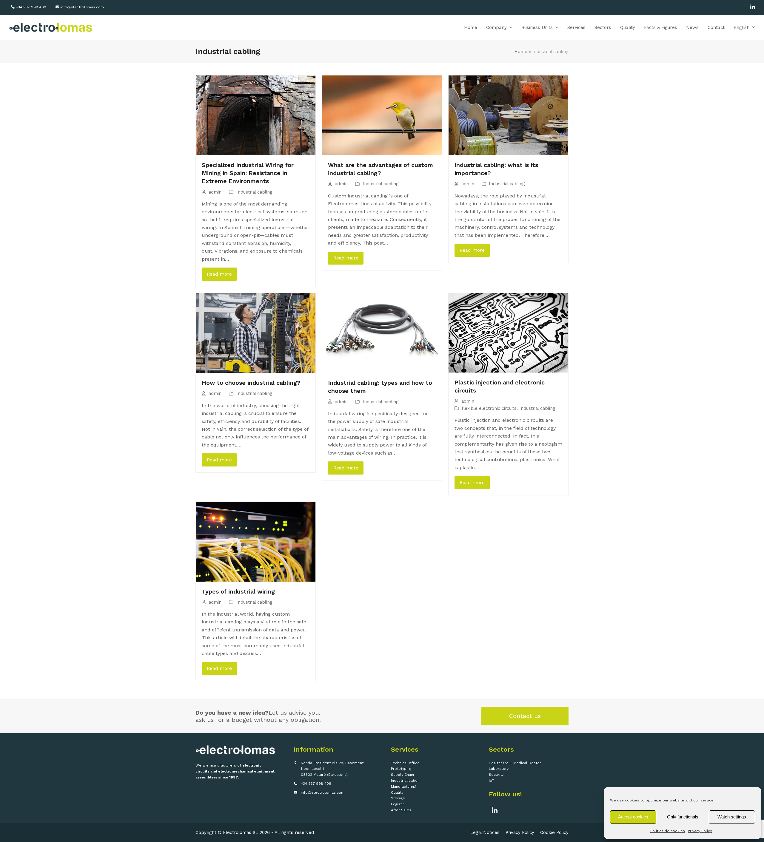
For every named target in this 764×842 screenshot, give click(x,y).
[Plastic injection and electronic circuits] (508, 332)
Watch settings (731, 816)
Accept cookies (633, 816)
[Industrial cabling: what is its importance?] (508, 115)
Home (521, 51)
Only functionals (682, 816)
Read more (219, 274)
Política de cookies (667, 831)
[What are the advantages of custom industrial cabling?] (382, 115)
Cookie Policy (554, 832)
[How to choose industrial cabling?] (255, 332)
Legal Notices (485, 832)
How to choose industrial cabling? (251, 382)
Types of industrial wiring (238, 591)
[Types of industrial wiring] (255, 541)
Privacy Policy (700, 831)
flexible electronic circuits (489, 408)
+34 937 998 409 (31, 7)
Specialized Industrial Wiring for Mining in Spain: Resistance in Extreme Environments (248, 173)
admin (215, 192)
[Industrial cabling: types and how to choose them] (382, 332)
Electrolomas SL (240, 832)
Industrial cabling (254, 192)
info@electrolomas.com (82, 7)
